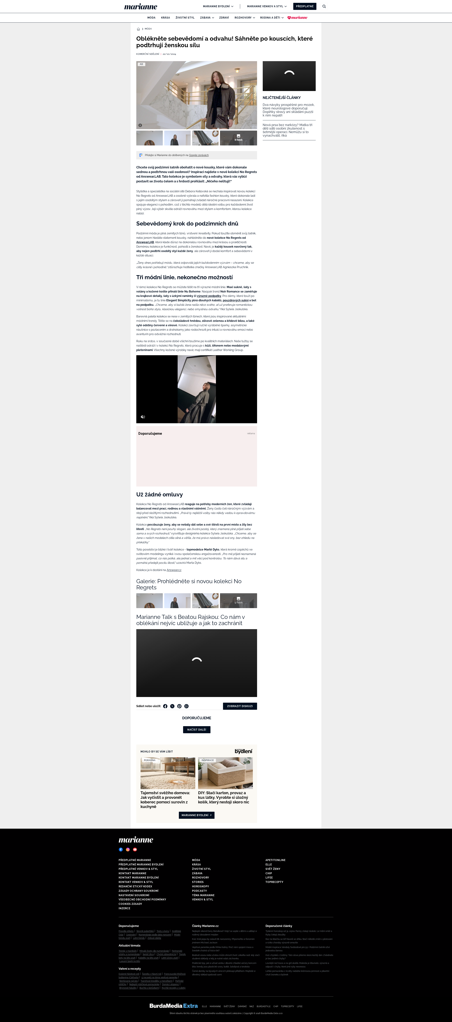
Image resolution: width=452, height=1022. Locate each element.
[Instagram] (128, 849)
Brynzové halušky (128, 988)
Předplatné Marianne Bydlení (141, 864)
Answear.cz (174, 570)
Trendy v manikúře (128, 951)
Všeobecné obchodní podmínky (142, 899)
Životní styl (185, 17)
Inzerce (124, 908)
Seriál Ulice (148, 954)
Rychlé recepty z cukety (174, 988)
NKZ (251, 1006)
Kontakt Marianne (132, 873)
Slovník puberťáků (145, 931)
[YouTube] (135, 849)
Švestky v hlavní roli (151, 974)
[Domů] (143, 6)
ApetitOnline (276, 860)
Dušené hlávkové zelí (129, 974)
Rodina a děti (270, 17)
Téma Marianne (203, 895)
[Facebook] (121, 849)
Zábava (205, 17)
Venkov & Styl (202, 899)
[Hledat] (324, 6)
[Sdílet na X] (172, 706)
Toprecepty (274, 882)
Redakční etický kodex (135, 886)
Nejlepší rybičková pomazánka (144, 984)
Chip (269, 873)
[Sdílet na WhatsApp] (186, 706)
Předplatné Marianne (135, 860)
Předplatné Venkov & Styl (138, 869)
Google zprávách (199, 155)
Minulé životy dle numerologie (154, 951)
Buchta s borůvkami (149, 988)
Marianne (215, 1006)
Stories (198, 882)
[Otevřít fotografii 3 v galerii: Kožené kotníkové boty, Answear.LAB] (205, 138)
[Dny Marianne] (297, 17)
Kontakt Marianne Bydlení (139, 877)
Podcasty (199, 890)
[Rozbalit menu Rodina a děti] (281, 18)
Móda (151, 17)
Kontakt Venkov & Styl (136, 882)
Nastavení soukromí (134, 895)
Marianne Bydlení (216, 6)
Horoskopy (200, 886)
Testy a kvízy (163, 931)
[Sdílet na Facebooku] (165, 706)
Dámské (242, 1006)
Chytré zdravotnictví (166, 954)
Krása (165, 17)
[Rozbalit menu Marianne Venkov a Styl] (284, 6)
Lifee (269, 877)
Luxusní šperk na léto (129, 961)
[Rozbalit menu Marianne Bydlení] (231, 6)
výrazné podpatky (209, 296)
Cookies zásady (130, 904)
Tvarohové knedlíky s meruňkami (157, 981)
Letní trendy (139, 938)
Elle (269, 864)
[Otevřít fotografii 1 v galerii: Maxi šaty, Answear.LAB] (149, 138)
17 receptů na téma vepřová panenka (159, 977)
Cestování (131, 934)
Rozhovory (243, 17)
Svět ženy (273, 869)
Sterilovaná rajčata (128, 981)
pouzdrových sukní (236, 300)
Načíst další (196, 729)
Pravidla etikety (126, 931)
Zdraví (224, 17)
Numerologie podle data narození (155, 934)
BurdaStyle (263, 1006)
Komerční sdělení (147, 54)
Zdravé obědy (154, 938)
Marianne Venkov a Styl (265, 6)
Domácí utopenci (170, 984)
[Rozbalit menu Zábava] (212, 18)
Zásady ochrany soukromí (139, 890)
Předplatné (305, 6)
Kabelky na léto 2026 (148, 958)
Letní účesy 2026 (169, 958)
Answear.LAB (145, 242)
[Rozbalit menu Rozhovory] (253, 18)
